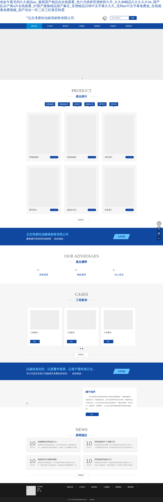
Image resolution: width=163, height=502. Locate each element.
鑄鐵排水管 (89, 104)
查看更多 (81, 220)
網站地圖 (92, 499)
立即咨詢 (121, 237)
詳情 (91, 414)
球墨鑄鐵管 (50, 104)
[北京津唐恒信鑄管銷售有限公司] (50, 18)
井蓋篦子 (77, 104)
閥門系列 (102, 104)
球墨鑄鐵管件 (63, 104)
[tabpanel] (44, 326)
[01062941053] (159, 228)
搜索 (132, 18)
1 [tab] (80, 348)
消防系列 (114, 104)
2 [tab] (82, 348)
